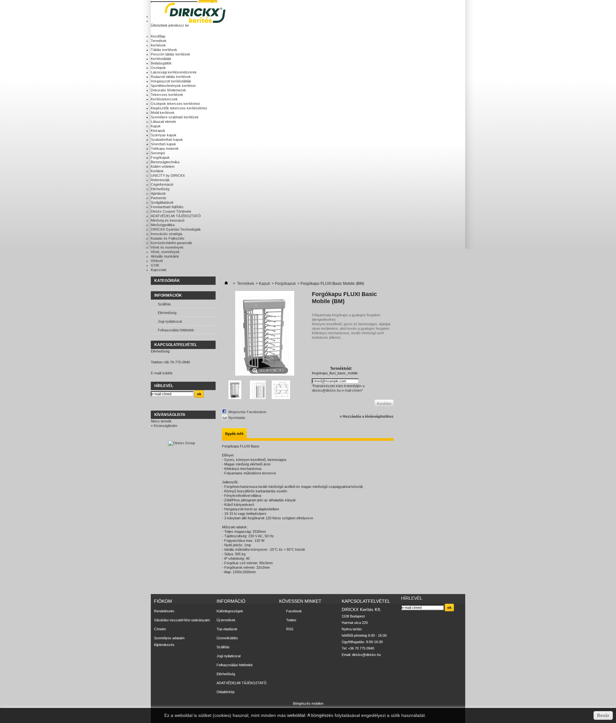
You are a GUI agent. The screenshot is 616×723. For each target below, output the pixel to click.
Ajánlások (158, 193)
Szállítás (164, 304)
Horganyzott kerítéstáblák (171, 81)
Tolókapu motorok (165, 148)
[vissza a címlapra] (226, 283)
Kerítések (158, 45)
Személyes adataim (169, 638)
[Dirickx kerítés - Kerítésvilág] (197, 13)
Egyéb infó (234, 434)
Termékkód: (341, 368)
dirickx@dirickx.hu (366, 655)
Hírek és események (167, 247)
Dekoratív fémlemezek (168, 90)
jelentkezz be (178, 25)
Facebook (294, 611)
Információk (168, 295)
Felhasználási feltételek (176, 330)
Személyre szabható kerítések (175, 117)
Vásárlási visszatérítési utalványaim (182, 620)
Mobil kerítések (163, 113)
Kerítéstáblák (161, 59)
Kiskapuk (158, 130)
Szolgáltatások (162, 202)
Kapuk (156, 126)
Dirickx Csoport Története (171, 211)
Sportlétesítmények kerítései (173, 86)
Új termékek (226, 620)
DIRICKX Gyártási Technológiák (176, 229)
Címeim (160, 629)
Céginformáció (162, 184)
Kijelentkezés (164, 645)
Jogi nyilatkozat (170, 321)
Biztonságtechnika (165, 162)
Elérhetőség (160, 189)
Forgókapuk (160, 157)
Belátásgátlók (161, 63)
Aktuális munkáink (165, 256)
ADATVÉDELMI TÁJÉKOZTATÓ (176, 216)
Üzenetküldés (227, 638)
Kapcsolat (158, 270)
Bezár (603, 715)
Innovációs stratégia (166, 234)
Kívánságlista (169, 415)
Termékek (159, 41)
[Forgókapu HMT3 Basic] (234, 398)
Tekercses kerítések (167, 95)
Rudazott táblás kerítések (171, 77)
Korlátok (157, 171)
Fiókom (163, 601)
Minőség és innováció (167, 220)
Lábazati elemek (163, 121)
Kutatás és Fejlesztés (167, 238)
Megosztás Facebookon (247, 412)
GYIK (155, 265)
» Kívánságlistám (164, 426)
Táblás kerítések (164, 50)
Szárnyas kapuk (163, 135)
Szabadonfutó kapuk (167, 139)
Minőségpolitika (163, 225)
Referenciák (160, 180)
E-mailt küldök (162, 373)
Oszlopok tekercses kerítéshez (175, 104)
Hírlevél (157, 261)
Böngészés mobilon (308, 703)
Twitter (291, 620)
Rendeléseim (164, 611)
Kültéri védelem (163, 166)
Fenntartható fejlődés (167, 207)
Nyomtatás (236, 418)
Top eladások (227, 629)
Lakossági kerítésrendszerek (174, 72)
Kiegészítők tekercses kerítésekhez (179, 108)
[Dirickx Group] (181, 443)
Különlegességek (230, 611)
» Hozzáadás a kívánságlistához (367, 416)
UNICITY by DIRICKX (168, 175)
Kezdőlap (158, 36)
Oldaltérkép (226, 692)
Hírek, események (165, 252)
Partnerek (158, 198)
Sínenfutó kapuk (163, 144)
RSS (289, 629)
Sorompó (158, 153)
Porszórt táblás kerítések (170, 54)
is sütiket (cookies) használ (221, 715)
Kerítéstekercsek (164, 99)
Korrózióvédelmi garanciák (171, 243)
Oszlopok (158, 68)
